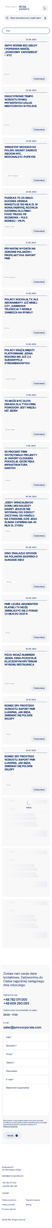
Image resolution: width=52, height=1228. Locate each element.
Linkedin (5, 1193)
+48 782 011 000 (15, 999)
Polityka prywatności (9, 1200)
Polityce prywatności (10, 1127)
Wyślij (10, 1135)
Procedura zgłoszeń (9, 1209)
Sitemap (29, 1205)
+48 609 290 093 (16, 1003)
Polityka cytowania (8, 1205)
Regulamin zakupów (33, 1200)
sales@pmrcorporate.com (22, 1027)
